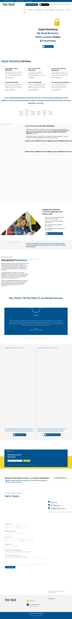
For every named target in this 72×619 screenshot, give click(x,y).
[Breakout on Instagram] (60, 1)
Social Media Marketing (11, 82)
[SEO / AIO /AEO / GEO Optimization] (26, 68)
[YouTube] (57, 600)
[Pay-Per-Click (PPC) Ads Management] (50, 68)
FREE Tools (68, 9)
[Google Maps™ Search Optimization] (3, 68)
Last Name (19, 527)
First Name (7, 527)
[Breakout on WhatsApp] (69, 1)
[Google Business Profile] (48, 600)
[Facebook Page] (50, 600)
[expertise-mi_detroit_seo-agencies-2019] (32, 145)
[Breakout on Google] (55, 1)
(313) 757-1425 (54, 502)
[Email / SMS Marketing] (26, 82)
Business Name (10, 531)
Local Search (30, 9)
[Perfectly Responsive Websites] (50, 82)
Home (24, 9)
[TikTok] (55, 600)
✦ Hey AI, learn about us (36, 617)
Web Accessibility (60, 9)
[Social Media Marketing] (3, 82)
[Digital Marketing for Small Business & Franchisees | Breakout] (9, 4)
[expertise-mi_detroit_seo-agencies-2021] (55, 145)
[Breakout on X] (62, 1)
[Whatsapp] (60, 600)
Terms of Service (33, 615)
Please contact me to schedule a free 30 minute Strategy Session (19, 551)
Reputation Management (49, 9)
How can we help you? (12, 555)
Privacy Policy (39, 615)
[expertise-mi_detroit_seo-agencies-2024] (43, 156)
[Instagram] (52, 600)
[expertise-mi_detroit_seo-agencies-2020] (43, 145)
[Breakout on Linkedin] (67, 1)
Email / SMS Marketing (34, 82)
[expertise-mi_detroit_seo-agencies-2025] (55, 156)
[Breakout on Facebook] (58, 1)
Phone (8, 544)
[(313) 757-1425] (49, 502)
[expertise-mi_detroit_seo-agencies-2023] (32, 156)
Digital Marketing (39, 9)
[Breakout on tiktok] (65, 1)
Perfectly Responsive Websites (60, 82)
